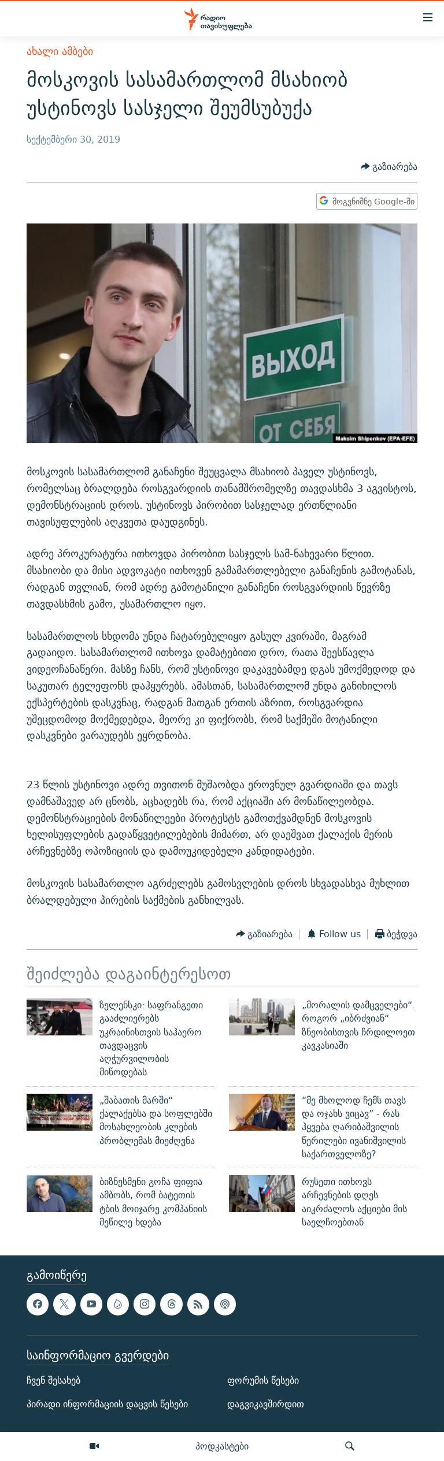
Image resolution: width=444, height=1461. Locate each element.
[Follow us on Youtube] (91, 1304)
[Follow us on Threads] (171, 1304)
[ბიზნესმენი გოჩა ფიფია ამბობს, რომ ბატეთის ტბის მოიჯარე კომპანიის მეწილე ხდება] (59, 1193)
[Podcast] (225, 1304)
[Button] (389, 166)
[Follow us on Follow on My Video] (118, 1304)
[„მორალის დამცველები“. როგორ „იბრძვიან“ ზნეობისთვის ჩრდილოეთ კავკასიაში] (262, 1016)
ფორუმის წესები (263, 1380)
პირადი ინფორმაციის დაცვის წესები (107, 1404)
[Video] (94, 1446)
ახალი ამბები (60, 51)
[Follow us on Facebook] (38, 1304)
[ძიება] (349, 1446)
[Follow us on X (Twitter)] (64, 1304)
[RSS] (198, 1304)
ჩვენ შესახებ (53, 1380)
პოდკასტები (222, 1446)
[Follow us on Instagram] (145, 1304)
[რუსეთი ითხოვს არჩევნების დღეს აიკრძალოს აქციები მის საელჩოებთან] (262, 1193)
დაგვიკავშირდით (265, 1404)
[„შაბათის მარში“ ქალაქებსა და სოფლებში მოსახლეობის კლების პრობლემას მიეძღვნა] (59, 1112)
